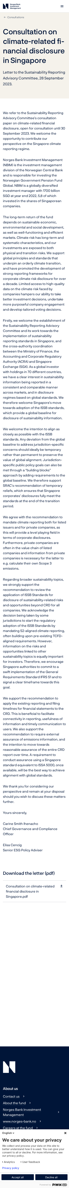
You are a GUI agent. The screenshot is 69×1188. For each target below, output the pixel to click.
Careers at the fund (18, 1128)
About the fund (14, 1103)
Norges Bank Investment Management (22, 1112)
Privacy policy (10, 1168)
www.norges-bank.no (19, 1121)
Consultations (15, 17)
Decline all (51, 1177)
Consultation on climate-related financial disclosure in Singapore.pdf (30, 891)
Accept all (18, 1177)
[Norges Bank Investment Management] (12, 7)
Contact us (11, 1096)
